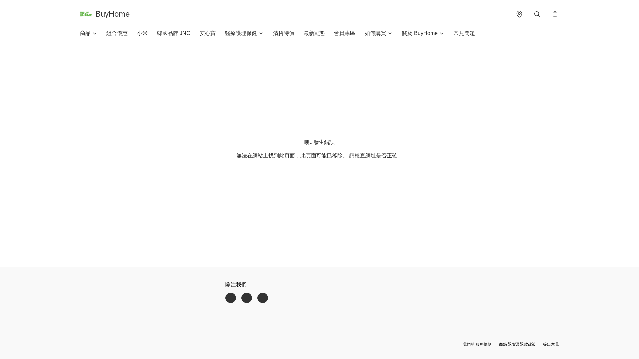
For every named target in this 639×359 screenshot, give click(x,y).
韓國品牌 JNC (173, 33)
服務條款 (484, 344)
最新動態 (314, 33)
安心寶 (208, 33)
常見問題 (464, 33)
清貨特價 (283, 33)
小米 (142, 33)
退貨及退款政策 (522, 344)
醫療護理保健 (241, 33)
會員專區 (344, 33)
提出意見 (551, 344)
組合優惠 (117, 33)
